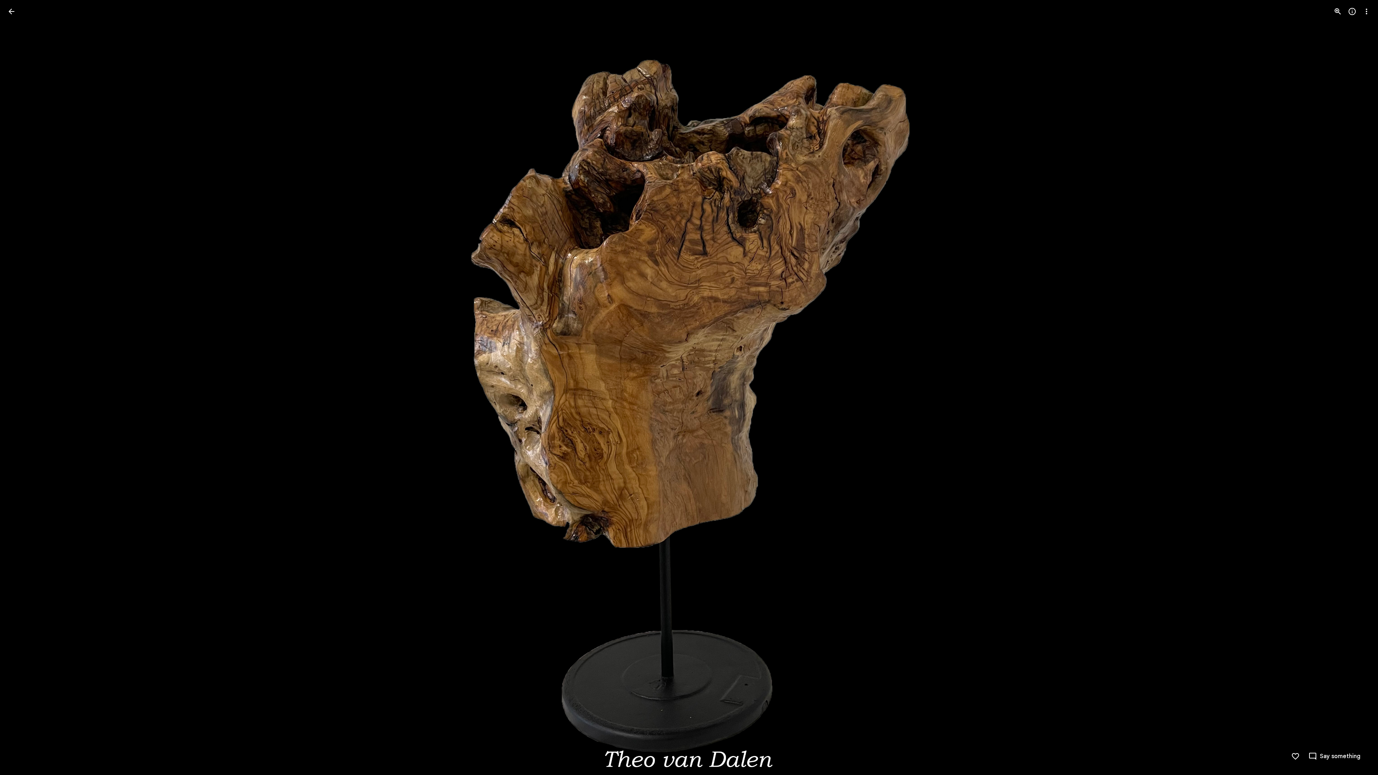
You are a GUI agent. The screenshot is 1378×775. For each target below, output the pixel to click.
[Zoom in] (1338, 11)
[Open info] (1352, 11)
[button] (20, 387)
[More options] (1366, 11)
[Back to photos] (11, 11)
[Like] (1295, 756)
